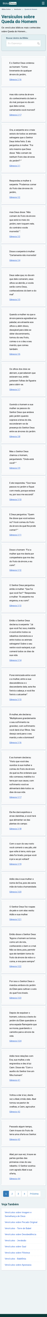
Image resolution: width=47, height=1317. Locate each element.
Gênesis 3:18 (15, 829)
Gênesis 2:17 (15, 115)
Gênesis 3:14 (15, 660)
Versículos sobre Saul (15, 1246)
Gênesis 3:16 (15, 742)
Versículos (17, 9)
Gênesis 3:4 (14, 260)
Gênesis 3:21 (15, 919)
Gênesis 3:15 (15, 699)
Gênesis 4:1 (14, 1080)
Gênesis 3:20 (15, 892)
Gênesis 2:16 (15, 79)
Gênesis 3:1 (14, 166)
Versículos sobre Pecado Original (21, 1222)
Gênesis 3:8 (14, 436)
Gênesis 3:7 (14, 389)
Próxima (34, 1193)
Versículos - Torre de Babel (18, 1228)
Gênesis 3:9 (14, 468)
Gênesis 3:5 (14, 299)
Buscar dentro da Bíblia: (17, 38)
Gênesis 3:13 (15, 605)
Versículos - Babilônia (15, 1258)
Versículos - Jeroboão (15, 1240)
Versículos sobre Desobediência (20, 1234)
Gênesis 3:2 (14, 197)
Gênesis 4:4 (14, 1178)
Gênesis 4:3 (14, 1139)
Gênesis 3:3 (14, 236)
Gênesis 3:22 (15, 966)
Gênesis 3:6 (14, 354)
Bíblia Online (6, 9)
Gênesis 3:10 (15, 499)
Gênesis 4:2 (14, 1111)
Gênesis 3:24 (15, 1041)
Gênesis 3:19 (15, 864)
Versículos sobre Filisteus (17, 1252)
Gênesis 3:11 (15, 535)
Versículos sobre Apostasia (18, 1265)
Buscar (38, 43)
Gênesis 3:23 (15, 998)
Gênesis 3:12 (15, 570)
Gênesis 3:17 (15, 797)
